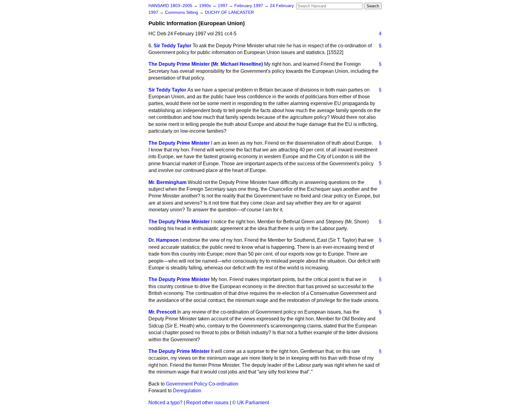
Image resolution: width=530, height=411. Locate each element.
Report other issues (207, 402)
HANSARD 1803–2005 (170, 5)
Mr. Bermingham (167, 182)
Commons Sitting (182, 12)
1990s (205, 5)
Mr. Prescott (162, 312)
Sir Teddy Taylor (172, 45)
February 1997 (249, 5)
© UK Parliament (250, 402)
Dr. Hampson (163, 240)
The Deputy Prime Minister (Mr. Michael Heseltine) (205, 64)
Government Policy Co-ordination (202, 383)
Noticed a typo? (165, 402)
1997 (223, 5)
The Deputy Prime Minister (179, 143)
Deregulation (187, 390)
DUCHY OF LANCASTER (229, 12)
